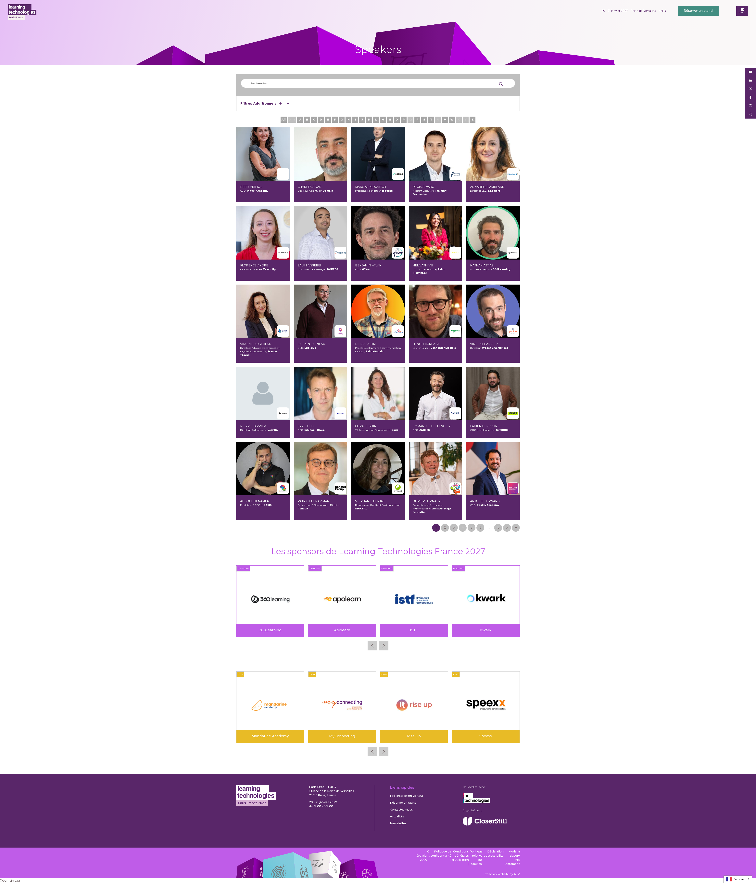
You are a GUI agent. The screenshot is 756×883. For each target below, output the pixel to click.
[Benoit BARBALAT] (435, 311)
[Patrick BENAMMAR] (320, 468)
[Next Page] (507, 528)
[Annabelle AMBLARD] (493, 154)
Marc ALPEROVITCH (370, 187)
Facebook (750, 97)
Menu (742, 13)
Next (383, 645)
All (284, 119)
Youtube (750, 72)
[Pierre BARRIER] (263, 393)
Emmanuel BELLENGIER (431, 426)
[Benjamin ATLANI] (378, 233)
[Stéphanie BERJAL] (378, 468)
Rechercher (750, 114)
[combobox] (738, 879)
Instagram (750, 106)
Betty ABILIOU (251, 187)
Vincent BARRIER (484, 344)
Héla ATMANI (423, 265)
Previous (372, 645)
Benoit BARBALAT (427, 344)
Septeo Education (414, 630)
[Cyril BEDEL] (320, 393)
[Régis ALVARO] (435, 154)
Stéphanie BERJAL (369, 501)
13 (498, 527)
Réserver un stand (698, 11)
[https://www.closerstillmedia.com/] (485, 824)
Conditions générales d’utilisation (460, 856)
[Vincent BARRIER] (493, 311)
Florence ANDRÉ (254, 265)
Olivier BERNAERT (427, 501)
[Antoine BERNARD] (493, 468)
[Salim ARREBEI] (320, 233)
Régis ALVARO (423, 187)
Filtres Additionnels (258, 103)
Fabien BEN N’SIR (483, 426)
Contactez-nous (401, 809)
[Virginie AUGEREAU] (263, 311)
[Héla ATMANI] (435, 233)
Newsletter (398, 823)
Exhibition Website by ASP (501, 874)
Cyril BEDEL (307, 426)
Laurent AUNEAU (311, 344)
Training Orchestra (270, 736)
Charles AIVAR (309, 187)
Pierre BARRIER (253, 426)
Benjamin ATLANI (369, 265)
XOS (342, 736)
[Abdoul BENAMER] (263, 468)
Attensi (414, 736)
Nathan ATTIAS (481, 265)
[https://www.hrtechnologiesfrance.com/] (476, 802)
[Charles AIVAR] (320, 154)
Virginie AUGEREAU (255, 344)
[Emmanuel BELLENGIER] (435, 393)
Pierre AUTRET (367, 344)
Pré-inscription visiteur (406, 796)
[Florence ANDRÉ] (263, 233)
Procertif (342, 630)
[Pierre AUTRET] (378, 311)
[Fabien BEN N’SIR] (493, 393)
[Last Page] (516, 528)
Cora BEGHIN (365, 426)
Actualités (397, 816)
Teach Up (485, 630)
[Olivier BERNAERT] (435, 468)
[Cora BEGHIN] (378, 393)
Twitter (750, 89)
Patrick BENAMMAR (313, 501)
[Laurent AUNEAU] (320, 311)
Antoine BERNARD (485, 501)
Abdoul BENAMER (254, 501)
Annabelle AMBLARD (487, 187)
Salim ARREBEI (309, 265)
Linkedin (750, 80)
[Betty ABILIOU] (263, 154)
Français (739, 879)
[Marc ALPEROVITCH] (378, 154)
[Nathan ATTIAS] (493, 233)
